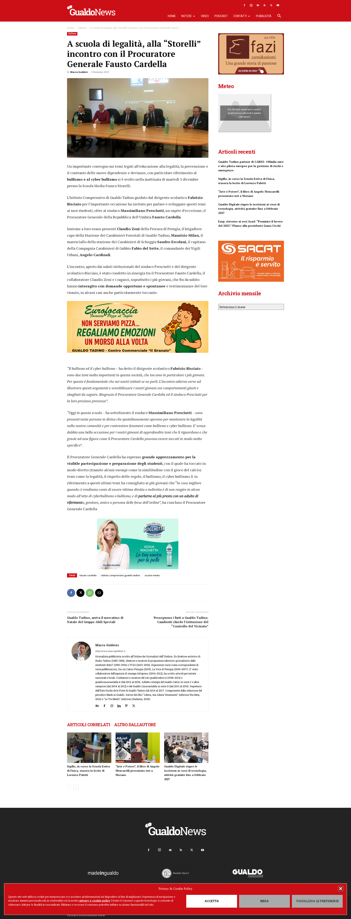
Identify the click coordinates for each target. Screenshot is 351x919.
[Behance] (98, 705)
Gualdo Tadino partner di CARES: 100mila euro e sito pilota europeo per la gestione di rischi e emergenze (251, 166)
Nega (264, 901)
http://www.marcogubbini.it (110, 651)
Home (172, 16)
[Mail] (258, 5)
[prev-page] (69, 787)
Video (205, 16)
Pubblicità (263, 16)
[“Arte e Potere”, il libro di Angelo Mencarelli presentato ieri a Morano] (138, 747)
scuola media (152, 575)
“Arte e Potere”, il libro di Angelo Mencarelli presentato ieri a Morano (137, 771)
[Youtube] (278, 5)
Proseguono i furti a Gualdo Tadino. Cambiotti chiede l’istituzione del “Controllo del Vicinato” (181, 622)
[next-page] (76, 787)
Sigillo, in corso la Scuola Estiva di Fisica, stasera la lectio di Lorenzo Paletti (88, 771)
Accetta (212, 901)
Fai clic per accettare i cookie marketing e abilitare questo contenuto (244, 113)
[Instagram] (251, 5)
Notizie (186, 16)
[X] (271, 5)
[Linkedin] (120, 705)
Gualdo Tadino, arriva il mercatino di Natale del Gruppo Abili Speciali (95, 620)
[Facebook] (244, 5)
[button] (341, 889)
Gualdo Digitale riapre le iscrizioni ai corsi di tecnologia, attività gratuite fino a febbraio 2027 (249, 208)
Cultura (82, 27)
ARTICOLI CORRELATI (88, 724)
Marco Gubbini (79, 71)
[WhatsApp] (90, 593)
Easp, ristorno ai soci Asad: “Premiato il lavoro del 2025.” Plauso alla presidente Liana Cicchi (250, 223)
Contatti (240, 16)
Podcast (221, 16)
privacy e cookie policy (94, 900)
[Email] (99, 593)
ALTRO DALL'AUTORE (135, 724)
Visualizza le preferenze (317, 901)
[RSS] (264, 5)
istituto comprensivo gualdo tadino (120, 575)
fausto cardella (88, 575)
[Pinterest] (128, 705)
